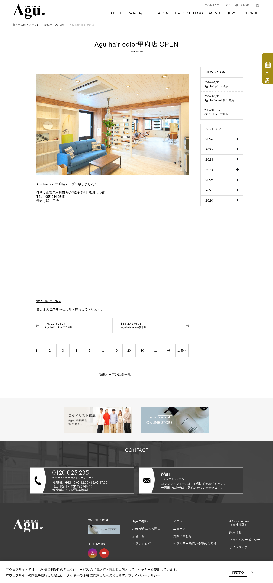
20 (129, 350)
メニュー (179, 521)
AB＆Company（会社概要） (239, 523)
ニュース (179, 529)
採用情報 (235, 532)
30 (142, 350)
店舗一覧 (138, 536)
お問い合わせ (182, 536)
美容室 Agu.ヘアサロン (26, 24)
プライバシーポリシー (144, 575)
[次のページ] (168, 350)
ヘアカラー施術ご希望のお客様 (194, 544)
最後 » (181, 350)
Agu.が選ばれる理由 (146, 529)
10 (116, 350)
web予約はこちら (48, 301)
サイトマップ (238, 547)
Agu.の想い (140, 521)
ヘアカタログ (141, 544)
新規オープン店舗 (54, 24)
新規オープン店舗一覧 (115, 374)
